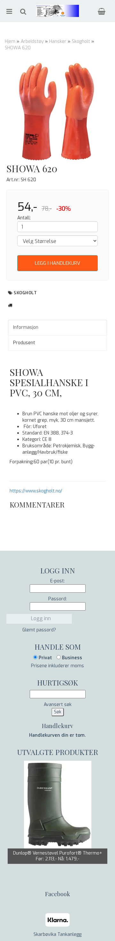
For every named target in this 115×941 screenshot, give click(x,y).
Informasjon (25, 327)
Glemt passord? (39, 630)
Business (71, 658)
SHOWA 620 (18, 48)
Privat (44, 658)
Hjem (10, 41)
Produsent (24, 343)
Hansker (57, 41)
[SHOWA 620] (57, 112)
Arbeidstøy (32, 41)
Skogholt (81, 41)
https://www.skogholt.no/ (36, 491)
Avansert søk (58, 705)
